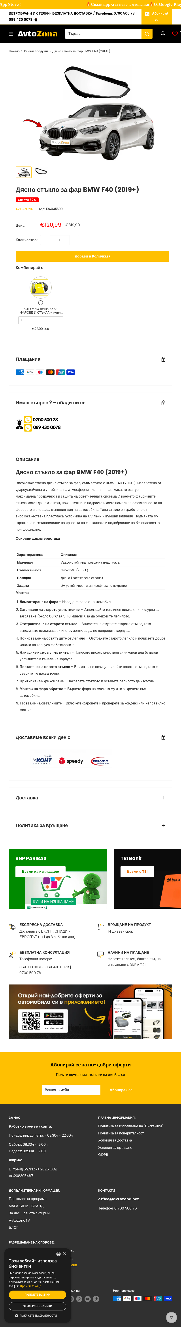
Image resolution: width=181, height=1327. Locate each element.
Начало (14, 51)
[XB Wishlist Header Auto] (175, 33)
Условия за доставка (115, 1140)
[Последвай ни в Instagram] (71, 1299)
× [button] (64, 1253)
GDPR (103, 1154)
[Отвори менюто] (11, 34)
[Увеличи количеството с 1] (74, 240)
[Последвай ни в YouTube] (88, 1299)
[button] (37, 1315)
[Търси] (147, 34)
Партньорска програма (28, 1198)
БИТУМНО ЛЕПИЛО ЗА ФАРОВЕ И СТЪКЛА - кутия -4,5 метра (40, 313)
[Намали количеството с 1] (45, 240)
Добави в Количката (92, 256)
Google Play (162, 4)
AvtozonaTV (19, 1220)
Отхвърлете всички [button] (37, 1306)
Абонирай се (160, 16)
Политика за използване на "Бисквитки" (130, 1126)
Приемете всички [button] (38, 1295)
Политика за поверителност (121, 1133)
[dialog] (37, 1285)
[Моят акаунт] (163, 33)
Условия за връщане (115, 1147)
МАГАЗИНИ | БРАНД (26, 1206)
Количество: (27, 239)
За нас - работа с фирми (29, 1213)
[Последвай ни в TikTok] (96, 1299)
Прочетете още (30, 1286)
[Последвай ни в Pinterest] (79, 1299)
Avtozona (24, 209)
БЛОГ (13, 1227)
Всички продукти (36, 51)
